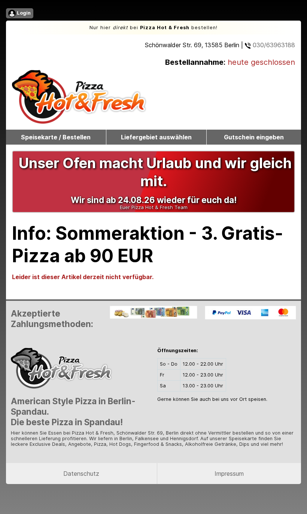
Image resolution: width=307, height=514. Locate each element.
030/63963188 (273, 45)
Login (23, 13)
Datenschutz (81, 473)
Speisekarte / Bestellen (56, 137)
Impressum (229, 473)
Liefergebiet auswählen (156, 137)
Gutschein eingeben (254, 137)
